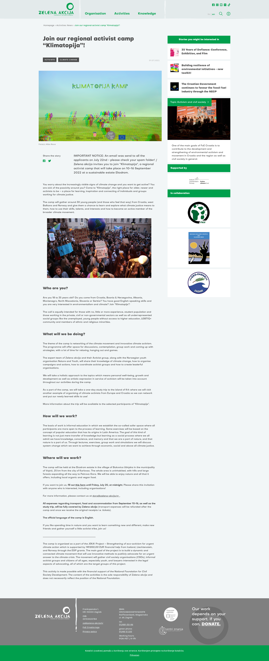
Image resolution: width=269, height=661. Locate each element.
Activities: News (64, 25)
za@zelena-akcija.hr (93, 623)
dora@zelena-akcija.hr (105, 496)
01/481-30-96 (126, 625)
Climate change (68, 60)
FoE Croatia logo (91, 628)
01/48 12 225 (125, 632)
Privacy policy (90, 632)
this (77, 485)
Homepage (48, 25)
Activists (50, 60)
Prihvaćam (134, 655)
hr (209, 14)
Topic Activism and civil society (188, 102)
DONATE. (211, 624)
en (213, 14)
